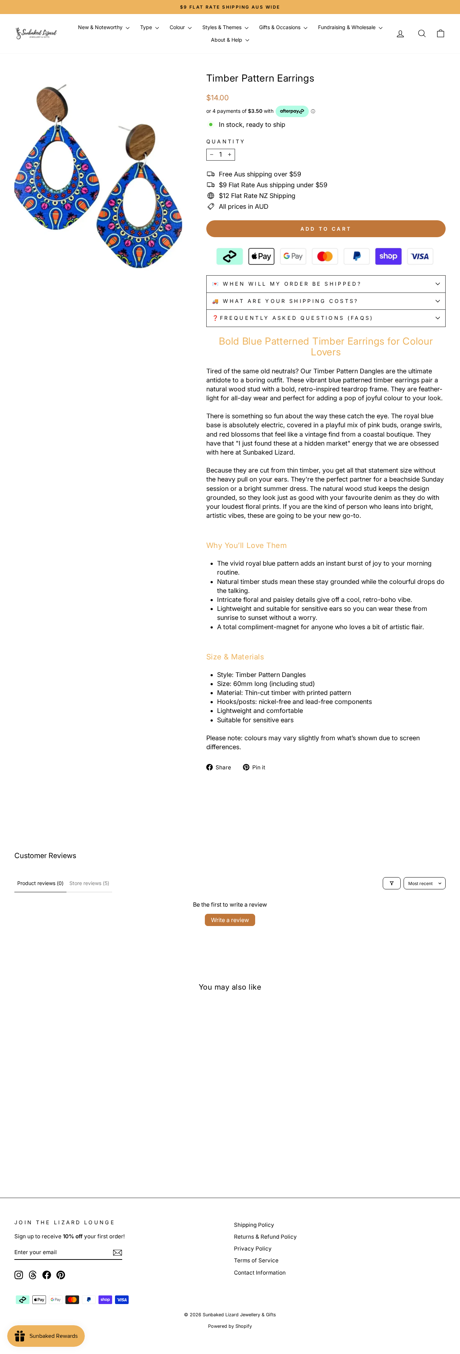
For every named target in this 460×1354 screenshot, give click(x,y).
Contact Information (260, 1272)
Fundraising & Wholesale (347, 27)
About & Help (227, 40)
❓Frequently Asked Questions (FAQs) (293, 318)
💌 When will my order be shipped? (287, 284)
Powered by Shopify (230, 1326)
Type (146, 27)
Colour (178, 27)
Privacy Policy (253, 1248)
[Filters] (392, 883)
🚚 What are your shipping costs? (285, 301)
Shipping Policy (254, 1224)
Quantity (226, 141)
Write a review (230, 920)
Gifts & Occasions (280, 27)
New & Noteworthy (101, 27)
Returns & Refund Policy (265, 1236)
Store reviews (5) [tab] (89, 883)
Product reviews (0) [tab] (40, 883)
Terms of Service (256, 1260)
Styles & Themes (222, 27)
